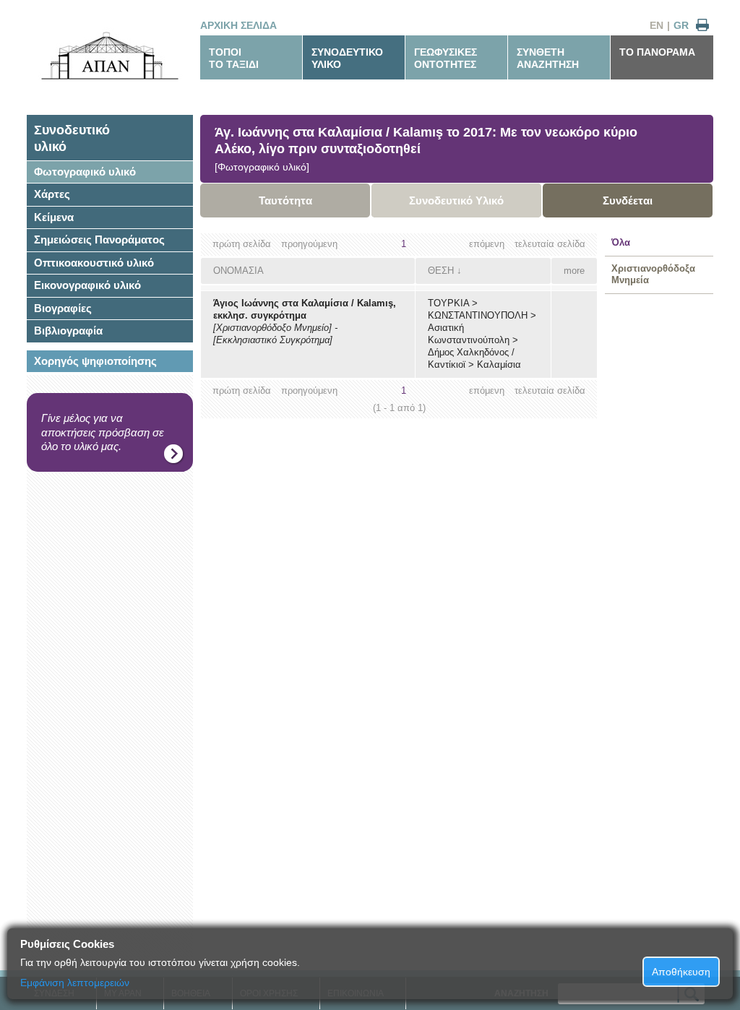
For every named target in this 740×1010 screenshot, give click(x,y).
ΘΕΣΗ (441, 270)
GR (681, 25)
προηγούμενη (309, 243)
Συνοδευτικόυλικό (72, 138)
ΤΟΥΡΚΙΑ (448, 303)
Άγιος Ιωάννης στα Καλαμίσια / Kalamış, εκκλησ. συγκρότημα (304, 309)
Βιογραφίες (63, 308)
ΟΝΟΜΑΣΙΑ (238, 270)
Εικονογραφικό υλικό (87, 285)
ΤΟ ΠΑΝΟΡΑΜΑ (657, 52)
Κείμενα (54, 217)
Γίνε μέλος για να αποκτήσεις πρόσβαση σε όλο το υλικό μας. (102, 432)
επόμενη (486, 243)
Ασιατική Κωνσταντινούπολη (468, 333)
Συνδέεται (628, 200)
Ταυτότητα (285, 200)
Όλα (620, 242)
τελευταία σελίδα (550, 243)
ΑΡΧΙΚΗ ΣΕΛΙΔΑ (238, 25)
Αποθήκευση (681, 971)
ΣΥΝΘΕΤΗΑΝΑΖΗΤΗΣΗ (548, 58)
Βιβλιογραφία (68, 330)
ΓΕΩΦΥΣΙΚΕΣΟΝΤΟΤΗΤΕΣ (445, 58)
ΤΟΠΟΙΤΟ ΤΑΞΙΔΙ (234, 58)
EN (656, 25)
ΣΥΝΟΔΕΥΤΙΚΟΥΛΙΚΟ (347, 58)
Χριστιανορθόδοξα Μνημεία (653, 274)
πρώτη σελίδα (241, 243)
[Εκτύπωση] (702, 26)
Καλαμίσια (499, 364)
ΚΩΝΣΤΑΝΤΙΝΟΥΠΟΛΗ (478, 315)
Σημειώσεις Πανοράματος (99, 239)
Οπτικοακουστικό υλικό (94, 262)
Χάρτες (52, 194)
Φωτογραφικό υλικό (85, 171)
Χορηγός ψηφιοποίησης (95, 361)
